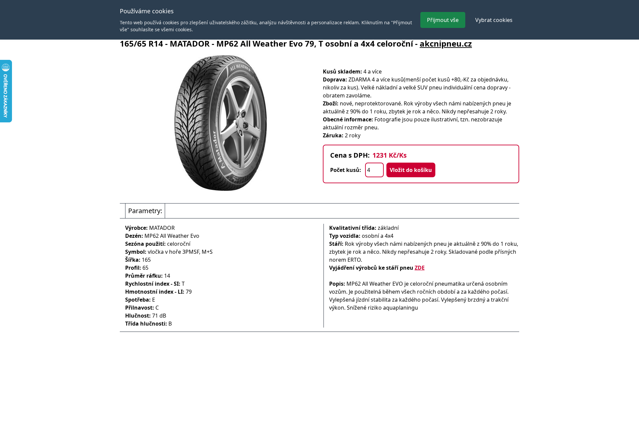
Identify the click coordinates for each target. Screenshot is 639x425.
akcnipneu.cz (446, 43)
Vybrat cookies (494, 20)
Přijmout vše (443, 20)
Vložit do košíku (411, 170)
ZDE (420, 267)
